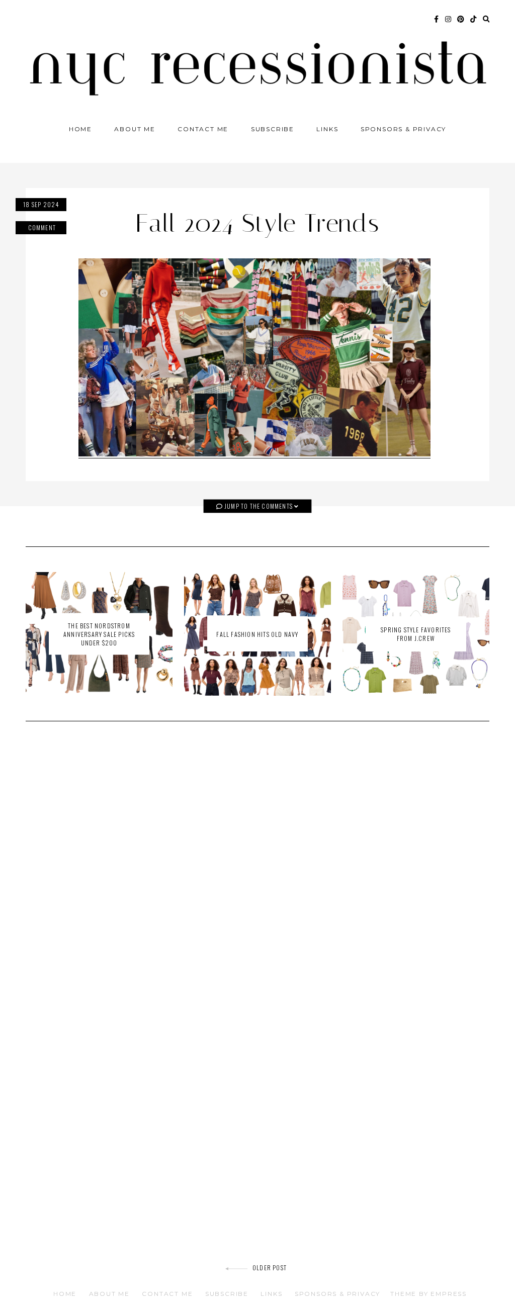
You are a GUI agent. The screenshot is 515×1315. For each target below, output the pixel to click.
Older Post (269, 1267)
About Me (134, 129)
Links (327, 129)
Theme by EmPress (428, 1293)
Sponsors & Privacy (403, 129)
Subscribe (272, 129)
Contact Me (203, 129)
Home (80, 129)
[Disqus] (257, 872)
